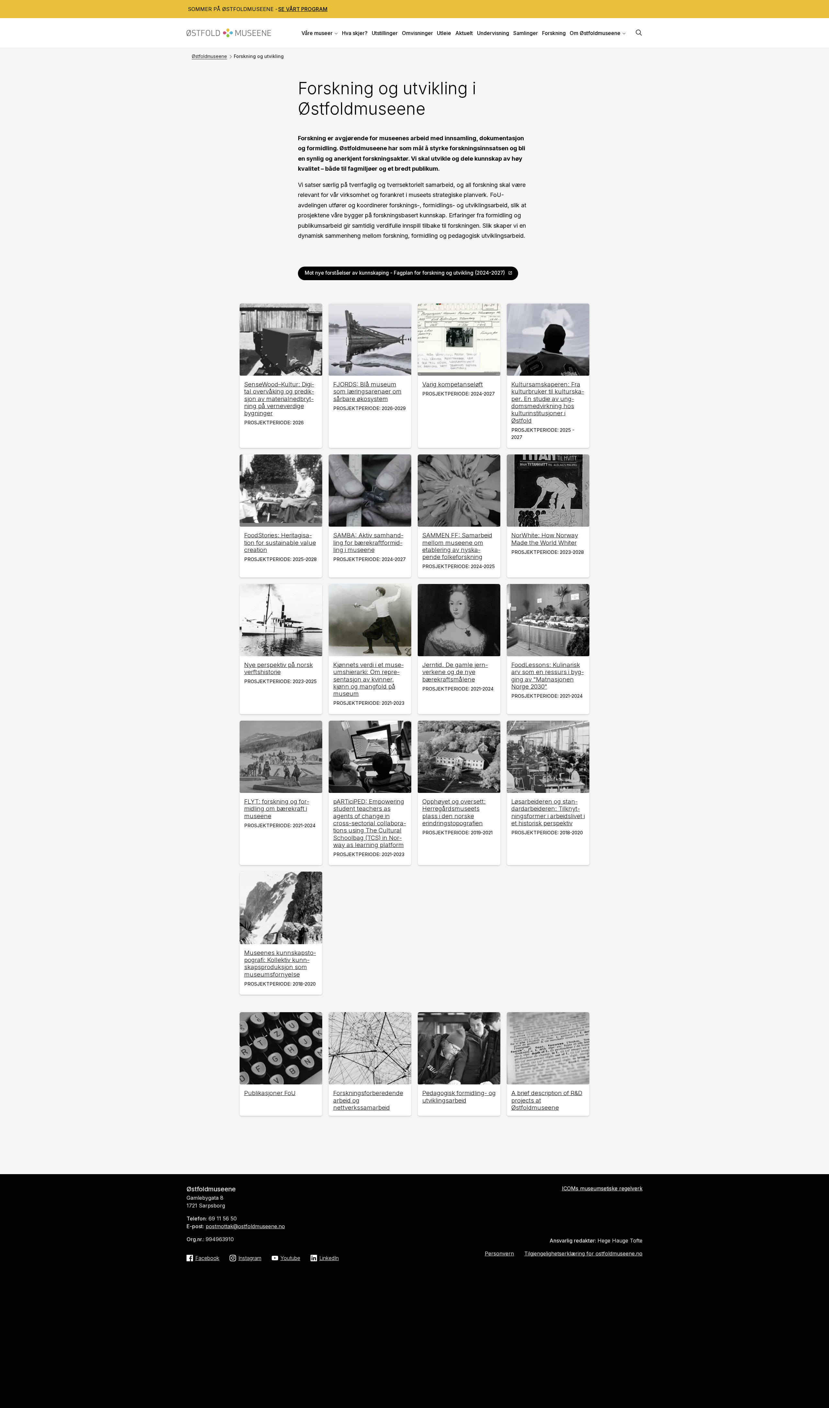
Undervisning (493, 33)
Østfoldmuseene (209, 56)
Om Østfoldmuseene (595, 33)
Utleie (444, 33)
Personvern (499, 1253)
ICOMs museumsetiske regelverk (602, 1188)
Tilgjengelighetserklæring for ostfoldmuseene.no (583, 1253)
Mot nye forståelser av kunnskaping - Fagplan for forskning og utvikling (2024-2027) (405, 273)
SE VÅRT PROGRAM (302, 9)
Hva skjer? (355, 33)
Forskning (554, 33)
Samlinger (525, 33)
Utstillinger (385, 33)
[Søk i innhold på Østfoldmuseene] (639, 33)
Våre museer (317, 33)
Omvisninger (417, 33)
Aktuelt (464, 33)
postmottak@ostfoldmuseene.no (245, 1226)
